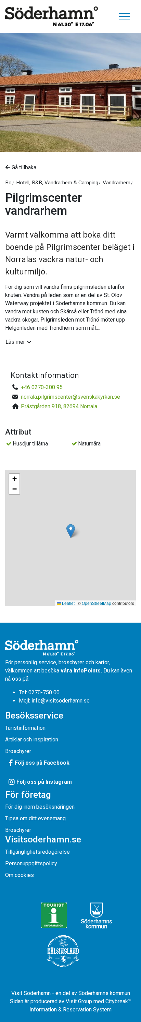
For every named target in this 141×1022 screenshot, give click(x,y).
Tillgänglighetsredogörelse (37, 852)
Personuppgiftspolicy (31, 863)
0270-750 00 (44, 692)
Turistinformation (25, 728)
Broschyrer (18, 751)
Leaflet (68, 603)
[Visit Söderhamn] (51, 16)
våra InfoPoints (81, 670)
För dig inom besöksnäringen (40, 807)
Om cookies (19, 875)
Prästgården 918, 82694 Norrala (59, 406)
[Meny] (124, 16)
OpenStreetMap (96, 603)
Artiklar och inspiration (31, 739)
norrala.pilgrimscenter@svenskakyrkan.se (70, 397)
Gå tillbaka (23, 167)
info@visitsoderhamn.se (60, 700)
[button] (70, 531)
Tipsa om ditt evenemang (35, 818)
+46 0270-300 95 (42, 387)
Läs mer (15, 342)
